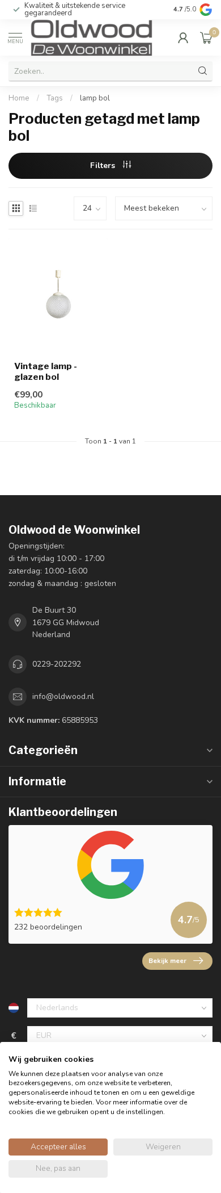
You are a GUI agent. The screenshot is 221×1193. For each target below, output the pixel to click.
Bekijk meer (167, 960)
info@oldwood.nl (63, 696)
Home (18, 98)
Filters (103, 165)
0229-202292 (56, 664)
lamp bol (95, 98)
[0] (206, 37)
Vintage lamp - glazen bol (45, 371)
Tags (54, 98)
